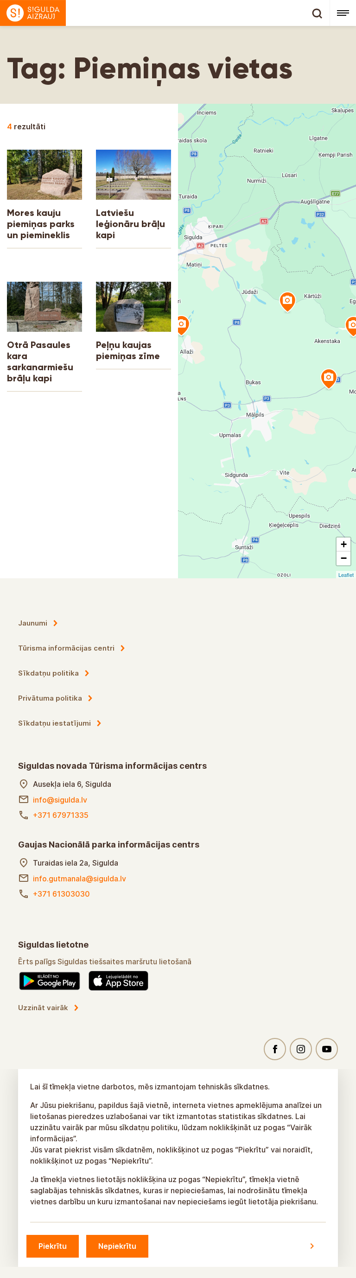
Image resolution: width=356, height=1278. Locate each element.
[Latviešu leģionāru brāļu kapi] (287, 302)
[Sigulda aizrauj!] (165, 13)
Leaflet (346, 574)
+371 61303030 (61, 893)
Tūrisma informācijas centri (66, 648)
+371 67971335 (61, 815)
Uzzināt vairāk (43, 1007)
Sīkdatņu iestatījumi (54, 723)
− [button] (344, 558)
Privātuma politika (50, 698)
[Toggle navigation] (343, 13)
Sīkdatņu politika (48, 673)
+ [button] (344, 544)
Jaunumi (32, 623)
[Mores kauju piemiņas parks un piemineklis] (181, 326)
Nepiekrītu (117, 1246)
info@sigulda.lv (60, 799)
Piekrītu (52, 1246)
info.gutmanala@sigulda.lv (79, 878)
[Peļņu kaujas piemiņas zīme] (329, 379)
